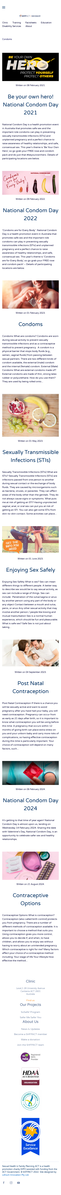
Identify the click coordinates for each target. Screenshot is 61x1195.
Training (16, 22)
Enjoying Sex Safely (30, 570)
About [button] (28, 26)
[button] (3, 7)
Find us (30, 1000)
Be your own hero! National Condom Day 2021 (30, 105)
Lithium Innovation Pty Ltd (15, 1175)
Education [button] (46, 22)
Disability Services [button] (11, 26)
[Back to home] (30, 16)
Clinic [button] (5, 22)
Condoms (31, 324)
